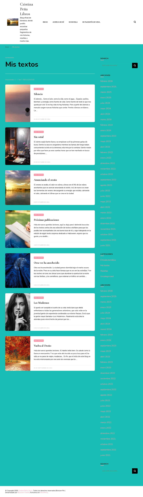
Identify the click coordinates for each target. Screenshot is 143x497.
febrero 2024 (106, 125)
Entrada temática (108, 260)
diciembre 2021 (107, 223)
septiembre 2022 (108, 179)
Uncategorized (107, 276)
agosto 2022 (106, 185)
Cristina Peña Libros (26, 9)
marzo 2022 (105, 212)
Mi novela (73, 22)
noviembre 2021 (108, 229)
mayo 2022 (105, 201)
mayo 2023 (105, 141)
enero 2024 (105, 130)
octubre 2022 (106, 174)
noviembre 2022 (108, 168)
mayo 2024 (105, 108)
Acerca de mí (58, 22)
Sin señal (39, 137)
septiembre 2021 (108, 240)
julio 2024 (105, 103)
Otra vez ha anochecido (46, 262)
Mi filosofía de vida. (91, 22)
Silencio (38, 94)
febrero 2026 (106, 81)
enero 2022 (105, 218)
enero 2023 (105, 157)
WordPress (44, 492)
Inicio (45, 22)
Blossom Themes (24, 492)
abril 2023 (105, 147)
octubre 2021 (106, 234)
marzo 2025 (105, 92)
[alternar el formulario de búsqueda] (135, 22)
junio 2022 (105, 196)
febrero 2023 (106, 152)
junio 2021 (105, 245)
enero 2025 (105, 97)
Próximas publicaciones (46, 220)
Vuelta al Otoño (42, 345)
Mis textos (39, 89)
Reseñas (104, 271)
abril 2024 (105, 114)
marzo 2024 (105, 119)
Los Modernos (41, 302)
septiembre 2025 (108, 86)
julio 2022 (105, 190)
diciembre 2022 (107, 163)
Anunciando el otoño (45, 179)
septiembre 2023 (108, 136)
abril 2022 (105, 207)
